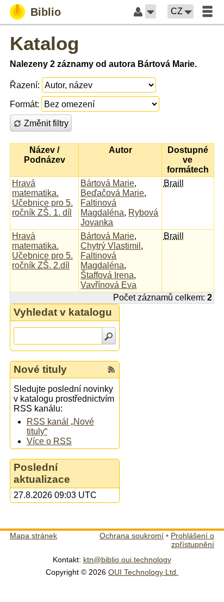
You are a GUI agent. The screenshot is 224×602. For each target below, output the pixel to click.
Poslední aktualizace (42, 473)
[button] (150, 11)
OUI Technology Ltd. (143, 572)
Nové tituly (40, 369)
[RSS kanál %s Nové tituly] (111, 370)
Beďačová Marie (112, 193)
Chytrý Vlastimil (110, 245)
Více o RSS (49, 441)
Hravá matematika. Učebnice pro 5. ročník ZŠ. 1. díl (42, 198)
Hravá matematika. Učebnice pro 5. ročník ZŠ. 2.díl (42, 250)
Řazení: (25, 85)
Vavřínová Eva (108, 285)
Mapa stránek (33, 535)
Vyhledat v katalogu (63, 312)
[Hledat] (109, 336)
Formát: (24, 104)
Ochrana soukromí (131, 535)
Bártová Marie (107, 183)
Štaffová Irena (107, 275)
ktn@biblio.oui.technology (127, 559)
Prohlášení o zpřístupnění (192, 540)
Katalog (44, 43)
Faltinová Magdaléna (102, 207)
